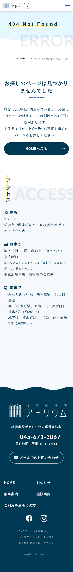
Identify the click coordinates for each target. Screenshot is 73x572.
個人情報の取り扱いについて (36, 543)
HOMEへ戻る (36, 148)
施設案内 (43, 494)
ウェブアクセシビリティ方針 (36, 537)
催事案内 (11, 494)
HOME (20, 58)
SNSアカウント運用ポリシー (36, 531)
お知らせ (43, 482)
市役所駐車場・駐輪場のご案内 (29, 274)
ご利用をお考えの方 (20, 505)
